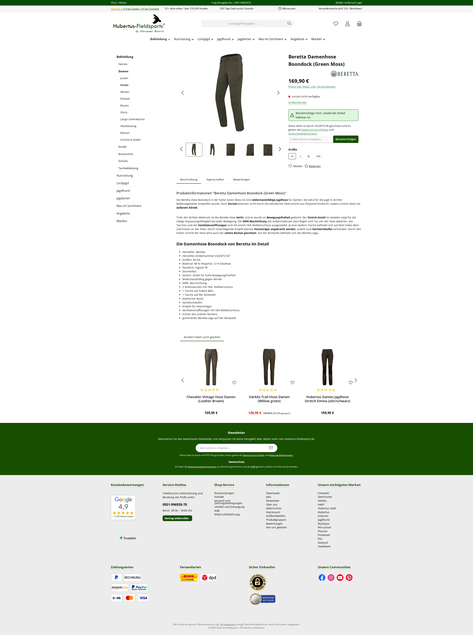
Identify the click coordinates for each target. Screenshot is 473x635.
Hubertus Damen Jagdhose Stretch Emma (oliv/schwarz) (327, 399)
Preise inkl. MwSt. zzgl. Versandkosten (312, 86)
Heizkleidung (128, 126)
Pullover (125, 98)
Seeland (323, 542)
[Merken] (234, 383)
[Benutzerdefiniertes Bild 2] (262, 598)
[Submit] (270, 448)
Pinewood (324, 535)
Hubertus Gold (327, 508)
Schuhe (123, 161)
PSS (320, 539)
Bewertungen (274, 523)
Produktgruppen (276, 519)
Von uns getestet (276, 527)
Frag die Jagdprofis (222, 2)
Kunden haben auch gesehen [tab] (202, 337)
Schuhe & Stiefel (130, 139)
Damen (123, 71)
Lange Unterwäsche (132, 119)
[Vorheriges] (183, 93)
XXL (319, 156)
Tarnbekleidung (128, 168)
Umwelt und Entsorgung (229, 507)
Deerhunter (325, 497)
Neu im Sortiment (129, 206)
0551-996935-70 (175, 504)
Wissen (123, 2)
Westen (125, 92)
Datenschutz (274, 508)
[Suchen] (289, 23)
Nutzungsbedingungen (302, 133)
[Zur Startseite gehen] (138, 24)
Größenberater (297, 102)
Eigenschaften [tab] (215, 179)
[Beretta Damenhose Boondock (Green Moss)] (230, 92)
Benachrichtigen (346, 139)
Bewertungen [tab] (241, 179)
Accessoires (125, 154)
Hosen (124, 85)
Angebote (123, 213)
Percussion (324, 527)
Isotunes (323, 516)
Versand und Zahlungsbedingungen (228, 502)
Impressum (273, 512)
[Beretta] (344, 74)
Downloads (273, 493)
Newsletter (273, 500)
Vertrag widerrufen (176, 518)
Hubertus (323, 512)
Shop (114, 2)
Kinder (122, 146)
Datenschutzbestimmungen (202, 466)
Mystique (323, 523)
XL (308, 156)
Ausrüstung (125, 175)
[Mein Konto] (348, 23)
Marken (122, 221)
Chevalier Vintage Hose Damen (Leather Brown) (211, 399)
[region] (230, 105)
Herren (122, 64)
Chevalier (323, 493)
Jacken (124, 78)
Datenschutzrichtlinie (315, 129)
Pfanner (323, 531)
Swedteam (324, 546)
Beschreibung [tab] (188, 179)
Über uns (272, 504)
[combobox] (243, 23)
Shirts (123, 112)
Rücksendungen (224, 493)
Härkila (322, 500)
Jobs (268, 497)
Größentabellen (275, 516)
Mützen (125, 133)
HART (321, 504)
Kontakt (219, 497)
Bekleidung (125, 57)
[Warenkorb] (358, 23)
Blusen (124, 105)
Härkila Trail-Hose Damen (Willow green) (269, 399)
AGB (253, 466)
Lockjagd (123, 183)
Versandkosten (227, 624)
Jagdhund (123, 191)
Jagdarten (123, 198)
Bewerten (315, 166)
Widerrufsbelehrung (227, 514)
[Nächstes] (278, 93)
